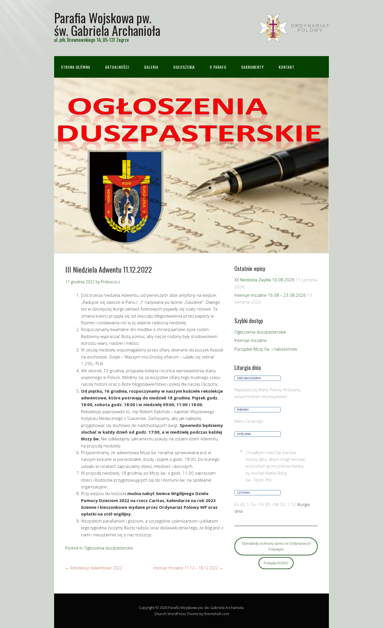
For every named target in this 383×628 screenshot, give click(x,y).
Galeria (151, 67)
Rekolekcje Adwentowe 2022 (93, 568)
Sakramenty (252, 67)
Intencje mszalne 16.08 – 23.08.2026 (270, 295)
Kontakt (286, 67)
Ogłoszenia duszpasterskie (108, 548)
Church (160, 613)
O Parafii (218, 67)
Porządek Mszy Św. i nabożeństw (265, 349)
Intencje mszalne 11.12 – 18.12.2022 (188, 568)
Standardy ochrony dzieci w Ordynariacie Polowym (276, 546)
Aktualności (117, 67)
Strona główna (75, 67)
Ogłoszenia (184, 67)
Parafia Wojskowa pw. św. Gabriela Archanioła (107, 24)
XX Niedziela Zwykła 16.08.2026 (264, 279)
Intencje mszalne (250, 340)
